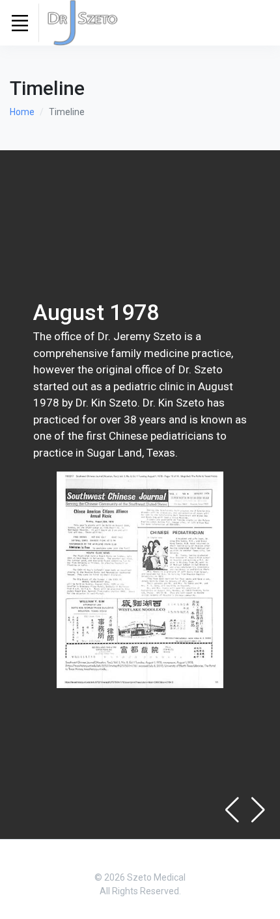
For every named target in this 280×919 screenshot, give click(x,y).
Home (22, 112)
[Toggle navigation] (19, 22)
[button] (258, 809)
